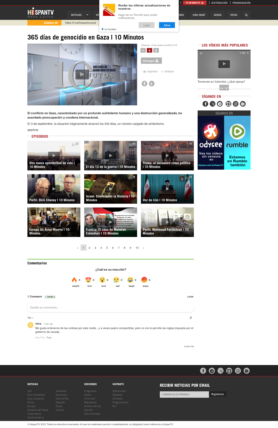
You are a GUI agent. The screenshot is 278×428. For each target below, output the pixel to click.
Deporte (60, 402)
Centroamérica (35, 417)
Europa (31, 405)
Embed (169, 71)
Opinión (88, 409)
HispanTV (40, 12)
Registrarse (217, 394)
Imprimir (152, 71)
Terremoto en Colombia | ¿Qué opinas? (221, 81)
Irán (29, 390)
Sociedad (61, 390)
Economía (61, 394)
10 (137, 247)
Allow (167, 25)
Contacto (118, 398)
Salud (59, 405)
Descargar (148, 60)
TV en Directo (193, 2)
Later (147, 25)
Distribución (219, 2)
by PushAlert (110, 29)
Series (218, 14)
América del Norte (37, 409)
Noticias (76, 14)
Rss (114, 405)
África (30, 402)
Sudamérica (34, 413)
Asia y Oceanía (35, 398)
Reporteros (90, 402)
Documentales (92, 413)
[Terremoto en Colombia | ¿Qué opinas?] (224, 64)
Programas (90, 390)
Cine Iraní (199, 14)
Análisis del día (92, 405)
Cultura (60, 409)
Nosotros (117, 394)
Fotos (233, 14)
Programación (241, 2)
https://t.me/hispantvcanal (80, 22)
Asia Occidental (36, 394)
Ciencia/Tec (62, 398)
